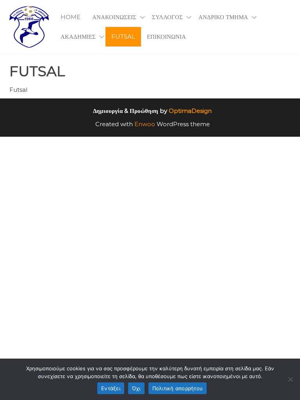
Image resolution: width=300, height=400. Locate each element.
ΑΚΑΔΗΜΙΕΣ (78, 36)
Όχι (136, 388)
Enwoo (144, 124)
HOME (70, 17)
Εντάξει (110, 388)
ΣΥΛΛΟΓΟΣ (167, 17)
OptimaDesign (190, 110)
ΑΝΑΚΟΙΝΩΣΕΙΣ (114, 17)
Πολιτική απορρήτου (177, 388)
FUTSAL (123, 36)
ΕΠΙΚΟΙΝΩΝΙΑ (166, 36)
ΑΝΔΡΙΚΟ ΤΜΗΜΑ (223, 17)
